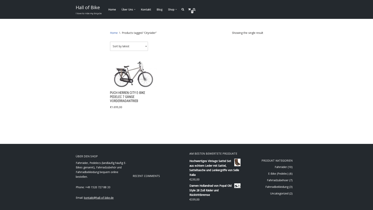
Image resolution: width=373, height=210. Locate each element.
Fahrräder (281, 167)
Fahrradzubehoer (277, 180)
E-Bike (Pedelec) (278, 173)
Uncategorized (279, 193)
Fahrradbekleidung (276, 187)
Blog (160, 9)
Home (112, 9)
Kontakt (146, 9)
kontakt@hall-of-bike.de (99, 198)
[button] (134, 9)
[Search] (194, 9)
